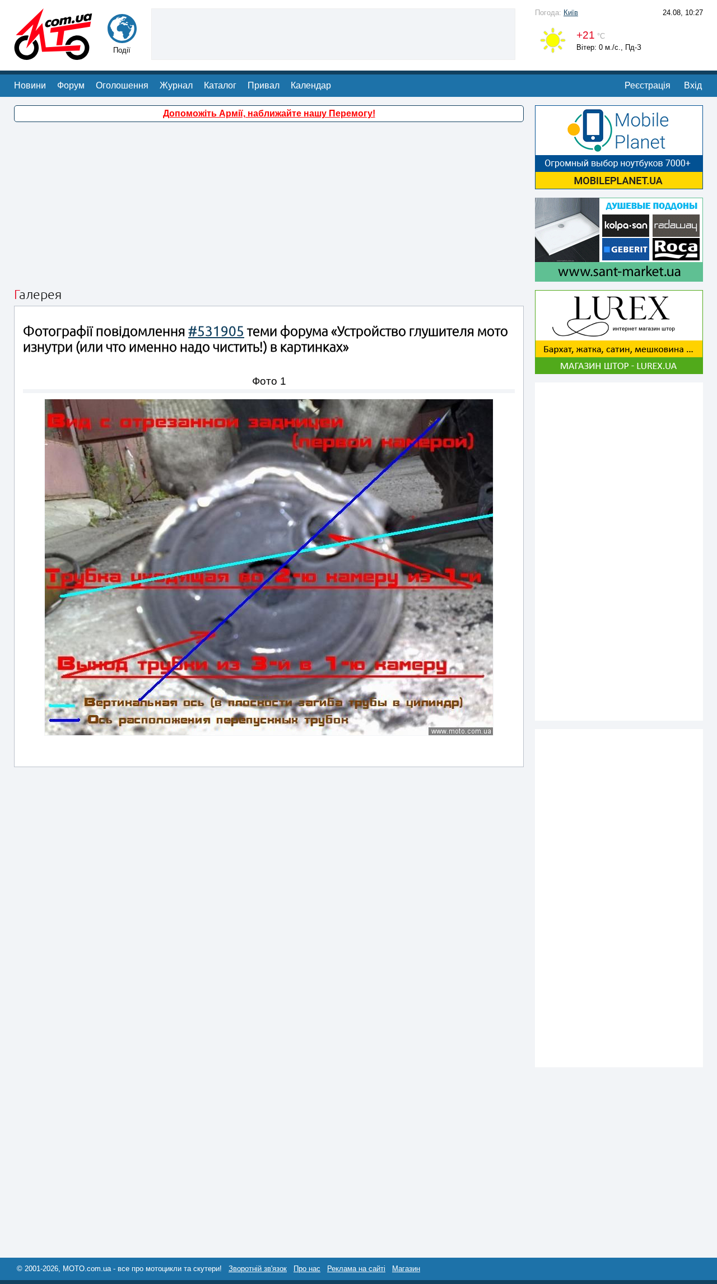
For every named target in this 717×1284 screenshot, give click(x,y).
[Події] (122, 38)
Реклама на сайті (356, 1268)
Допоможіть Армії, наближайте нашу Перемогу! (269, 113)
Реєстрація (648, 85)
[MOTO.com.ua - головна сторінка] (53, 54)
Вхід (693, 85)
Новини (30, 85)
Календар (311, 85)
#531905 (216, 331)
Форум (71, 85)
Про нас (307, 1268)
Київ (571, 12)
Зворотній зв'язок (258, 1268)
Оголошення (122, 85)
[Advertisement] (333, 33)
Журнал (176, 85)
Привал (264, 85)
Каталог (220, 85)
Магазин (406, 1268)
